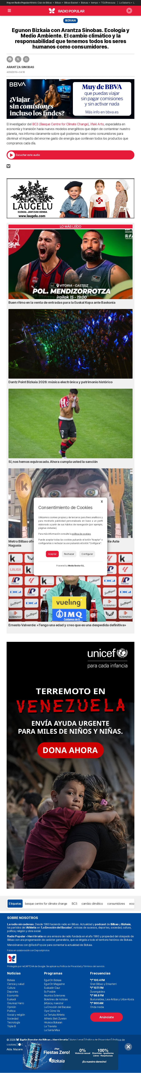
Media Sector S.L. (76, 565)
